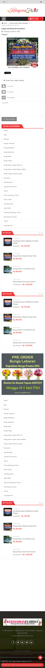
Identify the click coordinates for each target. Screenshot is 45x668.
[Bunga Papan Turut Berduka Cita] (8, 270)
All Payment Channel (26, 654)
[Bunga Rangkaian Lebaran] (22, 374)
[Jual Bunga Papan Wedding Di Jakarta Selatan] (8, 242)
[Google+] (22, 642)
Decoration (7, 178)
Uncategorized (8, 225)
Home (5, 23)
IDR (4, 2)
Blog (5, 135)
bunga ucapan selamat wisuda (13, 173)
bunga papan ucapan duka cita (13, 165)
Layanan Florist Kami (10, 186)
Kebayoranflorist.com (38, 661)
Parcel (6, 191)
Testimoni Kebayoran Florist (12, 212)
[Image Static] (22, 587)
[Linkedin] (31, 642)
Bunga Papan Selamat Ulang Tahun (25, 256)
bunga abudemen (9, 152)
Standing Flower (9, 204)
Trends (6, 221)
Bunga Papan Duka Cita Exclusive (24, 281)
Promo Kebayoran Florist (11, 195)
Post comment (10, 119)
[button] (40, 233)
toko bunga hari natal (10, 217)
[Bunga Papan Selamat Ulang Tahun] (8, 257)
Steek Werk (7, 208)
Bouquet (6, 139)
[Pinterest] (27, 642)
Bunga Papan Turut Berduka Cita (24, 269)
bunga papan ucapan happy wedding (15, 169)
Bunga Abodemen (9, 148)
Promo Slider (8, 199)
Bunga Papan (8, 160)
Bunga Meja (7, 156)
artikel (5, 130)
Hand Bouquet (8, 182)
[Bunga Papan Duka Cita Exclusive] (8, 282)
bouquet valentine (9, 143)
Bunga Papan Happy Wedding (19, 23)
